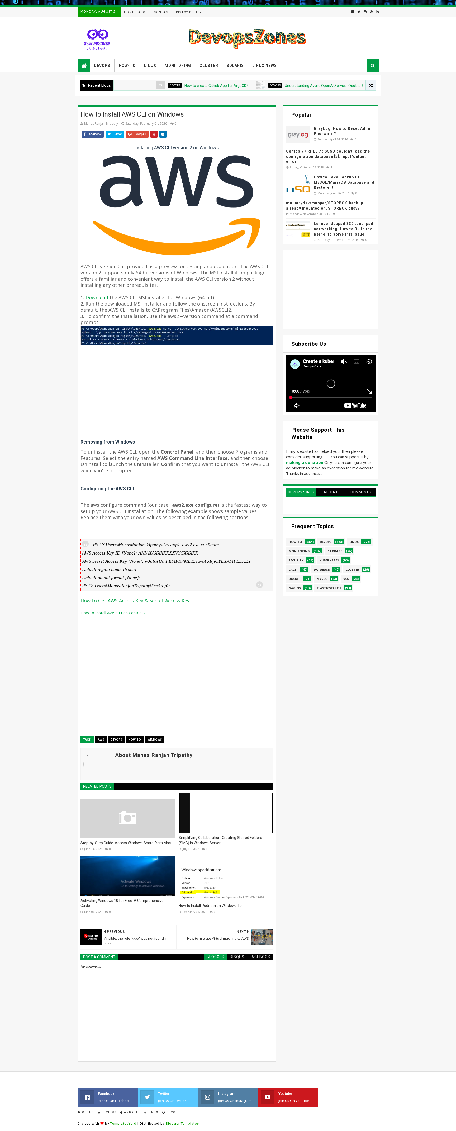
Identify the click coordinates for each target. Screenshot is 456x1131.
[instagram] (365, 12)
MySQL (322, 579)
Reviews (108, 1112)
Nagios (295, 588)
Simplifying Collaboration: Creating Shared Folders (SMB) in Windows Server (220, 840)
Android (131, 1112)
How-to (127, 65)
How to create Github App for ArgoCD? (192, 86)
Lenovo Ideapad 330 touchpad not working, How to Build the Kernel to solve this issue (343, 228)
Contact (162, 12)
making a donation (304, 462)
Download (98, 297)
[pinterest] (371, 12)
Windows (155, 739)
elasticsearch (329, 588)
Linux (150, 65)
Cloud (87, 1112)
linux (354, 542)
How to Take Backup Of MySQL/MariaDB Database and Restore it (344, 182)
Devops (102, 65)
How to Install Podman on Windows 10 (210, 905)
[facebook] (352, 12)
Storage (335, 551)
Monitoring (178, 65)
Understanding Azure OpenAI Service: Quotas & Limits (305, 86)
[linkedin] (377, 12)
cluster (352, 569)
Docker (295, 579)
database (322, 569)
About (144, 12)
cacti (293, 569)
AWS (101, 739)
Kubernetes (329, 560)
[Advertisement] (176, 402)
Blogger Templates (182, 1123)
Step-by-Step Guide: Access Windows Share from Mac (125, 843)
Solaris (235, 65)
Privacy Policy (188, 12)
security (296, 560)
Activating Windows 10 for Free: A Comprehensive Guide (122, 903)
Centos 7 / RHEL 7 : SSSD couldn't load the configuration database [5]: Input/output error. (328, 156)
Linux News (264, 65)
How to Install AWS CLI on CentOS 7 (113, 612)
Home (129, 12)
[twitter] (359, 12)
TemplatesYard (123, 1123)
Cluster (209, 65)
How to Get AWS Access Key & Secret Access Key (134, 600)
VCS (346, 579)
